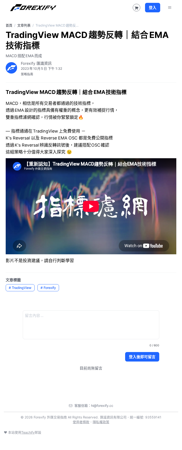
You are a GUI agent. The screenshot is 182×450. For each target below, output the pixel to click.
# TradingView (20, 288)
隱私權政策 (101, 422)
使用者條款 (81, 422)
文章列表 (24, 25)
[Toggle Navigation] (169, 7)
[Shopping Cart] (136, 7)
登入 (152, 7)
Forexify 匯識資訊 (36, 63)
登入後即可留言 (142, 356)
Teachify (28, 432)
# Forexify (48, 288)
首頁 (9, 25)
